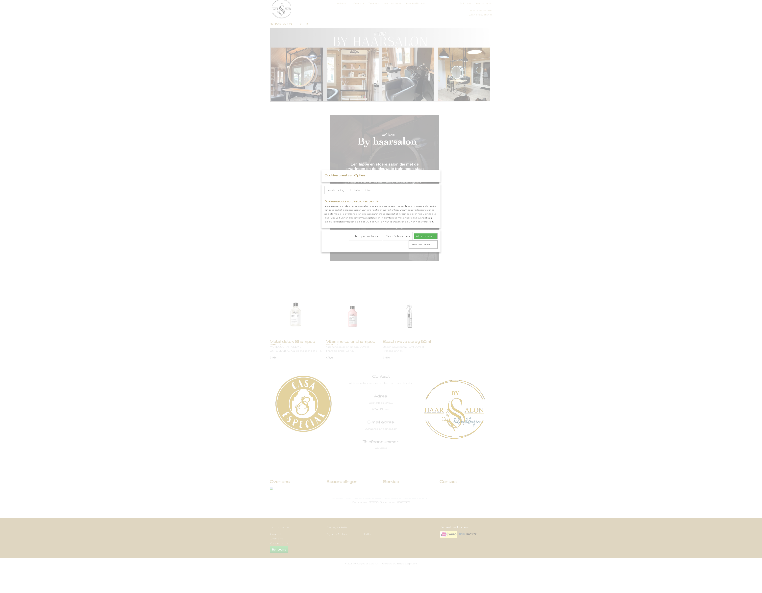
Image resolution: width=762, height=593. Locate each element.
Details (355, 190)
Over (368, 190)
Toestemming (335, 190)
